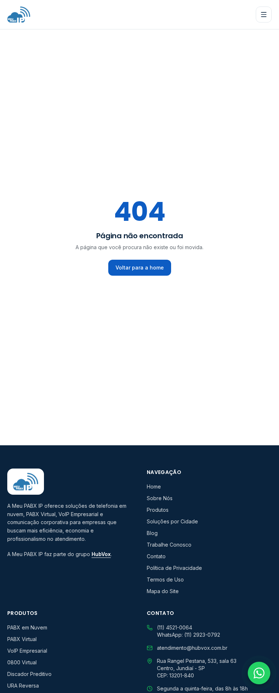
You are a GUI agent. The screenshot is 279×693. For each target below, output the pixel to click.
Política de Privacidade (174, 568)
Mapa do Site (163, 591)
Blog (152, 533)
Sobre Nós (160, 498)
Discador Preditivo (29, 674)
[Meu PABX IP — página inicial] (18, 15)
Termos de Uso (165, 579)
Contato (156, 556)
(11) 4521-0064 (174, 627)
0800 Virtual (22, 662)
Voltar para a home (140, 267)
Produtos (158, 510)
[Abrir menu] (264, 15)
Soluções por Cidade (172, 521)
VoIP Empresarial (27, 651)
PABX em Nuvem (27, 627)
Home (154, 486)
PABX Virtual (22, 639)
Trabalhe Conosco (169, 545)
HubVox (101, 554)
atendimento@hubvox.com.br (192, 648)
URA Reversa (23, 685)
